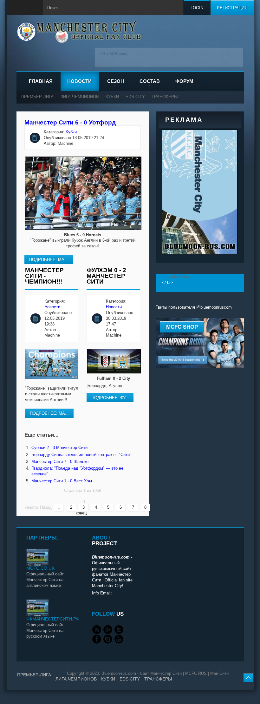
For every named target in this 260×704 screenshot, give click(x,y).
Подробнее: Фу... (110, 397)
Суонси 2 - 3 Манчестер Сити (59, 447)
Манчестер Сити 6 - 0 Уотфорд (70, 122)
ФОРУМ (184, 81)
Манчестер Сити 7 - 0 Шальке (59, 461)
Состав (150, 81)
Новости (79, 81)
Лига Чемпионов (79, 96)
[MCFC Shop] (200, 366)
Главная (41, 81)
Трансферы (165, 96)
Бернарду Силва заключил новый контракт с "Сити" (81, 454)
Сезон (115, 81)
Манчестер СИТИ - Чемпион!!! (44, 276)
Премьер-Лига (37, 96)
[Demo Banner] (169, 65)
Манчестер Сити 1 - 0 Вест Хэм (61, 481)
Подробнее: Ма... (48, 259)
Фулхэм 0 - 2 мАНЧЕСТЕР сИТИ (106, 276)
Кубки (112, 96)
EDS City (135, 96)
